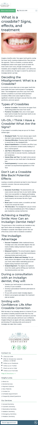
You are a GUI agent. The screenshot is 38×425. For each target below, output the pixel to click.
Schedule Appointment (10, 394)
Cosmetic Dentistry (9, 406)
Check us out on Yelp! (10, 368)
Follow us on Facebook (10, 363)
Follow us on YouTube (11, 370)
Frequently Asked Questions (12, 396)
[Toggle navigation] (36, 10)
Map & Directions (7, 373)
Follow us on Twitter (10, 366)
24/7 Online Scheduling (8, 10)
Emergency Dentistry (9, 414)
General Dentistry (8, 404)
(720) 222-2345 (22, 10)
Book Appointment (9, 422)
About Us (5, 381)
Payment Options (8, 386)
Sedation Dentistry (9, 411)
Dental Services (8, 384)
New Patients (7, 389)
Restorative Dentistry (9, 409)
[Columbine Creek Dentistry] (5, 5)
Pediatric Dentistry (9, 416)
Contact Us (6, 391)
